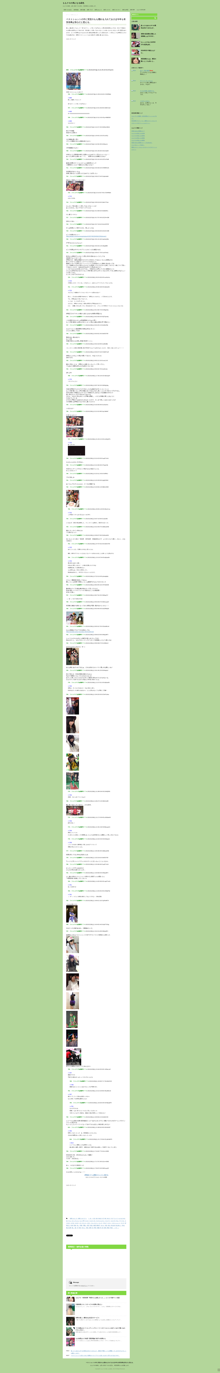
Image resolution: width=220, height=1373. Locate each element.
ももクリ (107, 1221)
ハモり (88, 1223)
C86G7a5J (107, 108)
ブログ (105, 1223)
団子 (88, 1225)
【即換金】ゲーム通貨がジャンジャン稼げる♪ (96, 1175)
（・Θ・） (116, 1227)
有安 (80, 1227)
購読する (136, 14)
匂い (78, 1225)
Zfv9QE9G (107, 791)
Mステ (109, 1218)
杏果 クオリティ (116, 9)
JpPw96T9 (106, 900)
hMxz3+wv (107, 509)
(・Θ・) (90, 1218)
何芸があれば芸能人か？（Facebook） (142, 142)
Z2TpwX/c (110, 70)
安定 (106, 1225)
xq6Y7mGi (106, 458)
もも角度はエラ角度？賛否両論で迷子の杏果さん (91, 1338)
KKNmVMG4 (106, 127)
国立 (91, 1225)
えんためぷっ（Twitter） (138, 145)
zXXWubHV (107, 817)
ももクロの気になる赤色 (138, 133)
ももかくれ (92, 1221)
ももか (87, 1221)
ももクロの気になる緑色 (73, 3)
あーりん (68, 1221)
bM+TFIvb (105, 202)
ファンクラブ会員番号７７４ (79, 70)
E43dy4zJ (105, 670)
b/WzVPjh (105, 325)
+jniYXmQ (105, 252)
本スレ (83, 1227)
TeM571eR (106, 352)
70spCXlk (105, 465)
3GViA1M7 (107, 1127)
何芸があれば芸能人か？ (138, 131)
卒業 (81, 1225)
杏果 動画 (76, 9)
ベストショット (116, 1223)
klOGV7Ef (105, 333)
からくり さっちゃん (146, 80)
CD (94, 1218)
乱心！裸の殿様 (145, 70)
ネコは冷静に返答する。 (147, 91)
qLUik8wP (105, 411)
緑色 (105, 1227)
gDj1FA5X (105, 480)
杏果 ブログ (90, 9)
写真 (75, 1225)
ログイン (84, 1285)
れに (117, 1221)
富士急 (113, 1225)
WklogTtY (105, 595)
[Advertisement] (96, 54)
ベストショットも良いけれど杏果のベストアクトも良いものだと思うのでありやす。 (95, 1355)
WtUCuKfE (105, 801)
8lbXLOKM (106, 487)
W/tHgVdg (105, 385)
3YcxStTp (105, 135)
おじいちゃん (75, 1221)
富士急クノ (119, 1225)
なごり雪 (82, 1221)
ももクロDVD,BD (141, 9)
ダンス (84, 1223)
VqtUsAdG (106, 176)
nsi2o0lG (105, 518)
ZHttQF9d (107, 891)
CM (97, 1218)
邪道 (111, 1227)
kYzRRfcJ (105, 473)
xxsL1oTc (105, 360)
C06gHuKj (105, 310)
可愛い (84, 1225)
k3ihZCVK (109, 1081)
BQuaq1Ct (107, 827)
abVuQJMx (106, 239)
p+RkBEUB (107, 117)
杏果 (90, 1227)
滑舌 (95, 1227)
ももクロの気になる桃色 (138, 138)
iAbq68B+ (105, 246)
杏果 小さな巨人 (68, 9)
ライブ (122, 1223)
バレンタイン (94, 1223)
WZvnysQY (106, 602)
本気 (87, 1227)
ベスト (109, 1223)
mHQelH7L (108, 439)
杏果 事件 (132, 9)
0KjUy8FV (105, 634)
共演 (71, 1225)
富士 (109, 1225)
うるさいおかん (145, 101)
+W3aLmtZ (108, 1069)
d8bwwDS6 (106, 526)
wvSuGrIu (107, 277)
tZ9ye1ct (105, 144)
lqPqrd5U (107, 287)
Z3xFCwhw (106, 694)
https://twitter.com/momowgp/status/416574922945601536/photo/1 (86, 236)
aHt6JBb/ (105, 344)
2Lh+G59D (106, 1151)
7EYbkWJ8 (106, 585)
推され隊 (68, 1227)
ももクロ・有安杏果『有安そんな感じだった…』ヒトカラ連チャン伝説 (98, 1297)
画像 (98, 1227)
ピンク (100, 1223)
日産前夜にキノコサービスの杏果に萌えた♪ (89, 1304)
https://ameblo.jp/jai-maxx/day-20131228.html (80, 632)
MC (105, 1218)
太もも (102, 1225)
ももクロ (113, 1221)
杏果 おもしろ (98, 9)
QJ (112, 1218)
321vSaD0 (106, 150)
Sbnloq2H (107, 375)
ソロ (80, 1223)
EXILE (100, 1218)
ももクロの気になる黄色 (138, 135)
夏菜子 (98, 1225)
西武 (108, 1227)
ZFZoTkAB (106, 159)
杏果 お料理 (125, 9)
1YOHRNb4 (108, 94)
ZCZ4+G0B (106, 217)
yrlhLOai (105, 369)
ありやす (122, 1218)
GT (103, 1218)
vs (119, 1218)
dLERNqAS (106, 608)
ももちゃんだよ (100, 1221)
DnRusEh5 (106, 535)
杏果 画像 (82, 9)
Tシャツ (115, 1218)
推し (73, 1227)
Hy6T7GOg (106, 924)
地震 (94, 1225)
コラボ (72, 1223)
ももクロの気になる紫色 (138, 140)
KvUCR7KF (106, 224)
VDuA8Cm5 (106, 626)
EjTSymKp (106, 316)
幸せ (123, 1225)
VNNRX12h (106, 168)
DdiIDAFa (105, 210)
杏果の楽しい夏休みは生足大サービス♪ (88, 1317)
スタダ (76, 1223)
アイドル (121, 1221)
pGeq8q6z (105, 576)
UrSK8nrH (105, 643)
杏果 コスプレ (107, 9)
